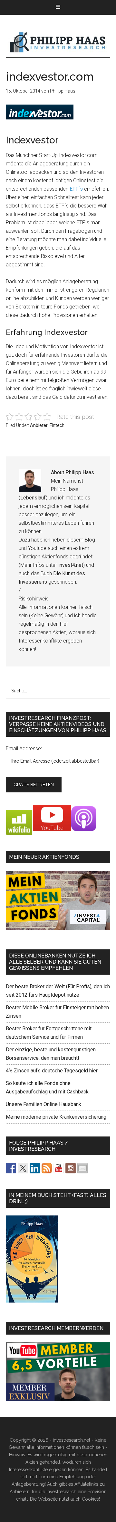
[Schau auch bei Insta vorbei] (70, 1168)
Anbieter (39, 425)
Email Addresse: (24, 748)
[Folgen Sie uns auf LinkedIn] (35, 1168)
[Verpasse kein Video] (58, 1168)
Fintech (57, 425)
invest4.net (70, 565)
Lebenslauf (33, 498)
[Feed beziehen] (47, 1168)
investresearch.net (58, 42)
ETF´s (76, 189)
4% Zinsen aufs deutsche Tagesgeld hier (52, 1071)
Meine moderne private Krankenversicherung (56, 1117)
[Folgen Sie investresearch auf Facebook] (11, 1168)
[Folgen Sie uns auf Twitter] (23, 1168)
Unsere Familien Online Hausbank (43, 1104)
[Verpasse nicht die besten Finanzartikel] (82, 1168)
